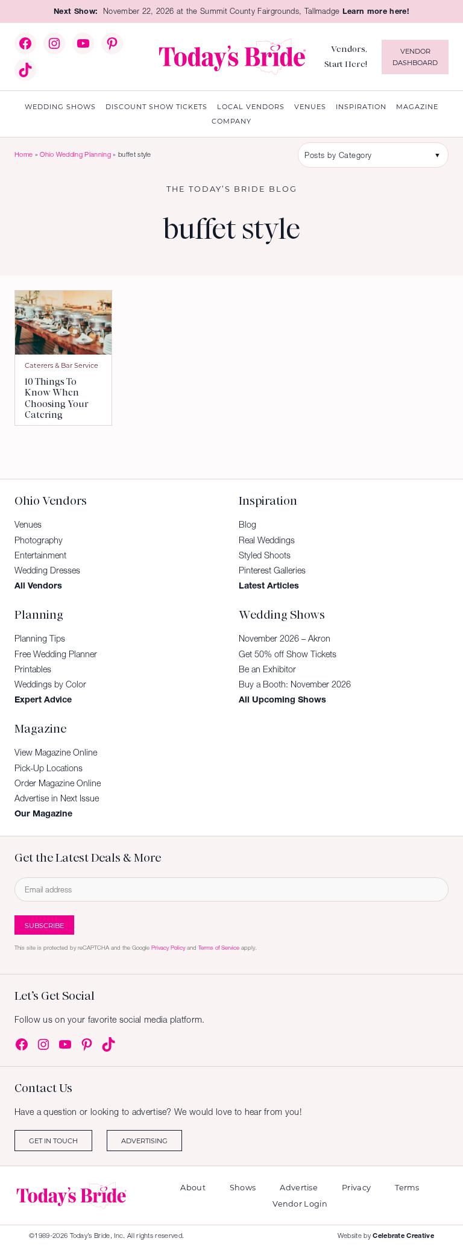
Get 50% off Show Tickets (287, 654)
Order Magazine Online (57, 783)
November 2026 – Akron (284, 638)
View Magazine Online (55, 752)
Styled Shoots (265, 555)
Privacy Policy (168, 947)
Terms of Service (218, 947)
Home (23, 154)
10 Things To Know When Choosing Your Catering (57, 398)
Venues (28, 524)
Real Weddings (267, 540)
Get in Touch (53, 1140)
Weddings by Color (50, 684)
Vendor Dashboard (415, 57)
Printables (32, 669)
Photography (38, 540)
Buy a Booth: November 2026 (295, 684)
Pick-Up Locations (48, 768)
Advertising (144, 1140)
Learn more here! (375, 11)
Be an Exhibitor (267, 669)
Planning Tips (39, 638)
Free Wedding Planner (55, 654)
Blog (247, 524)
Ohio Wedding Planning (75, 154)
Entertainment (40, 555)
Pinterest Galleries (272, 570)
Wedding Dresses (47, 570)
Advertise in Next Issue (56, 798)
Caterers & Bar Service (61, 365)
